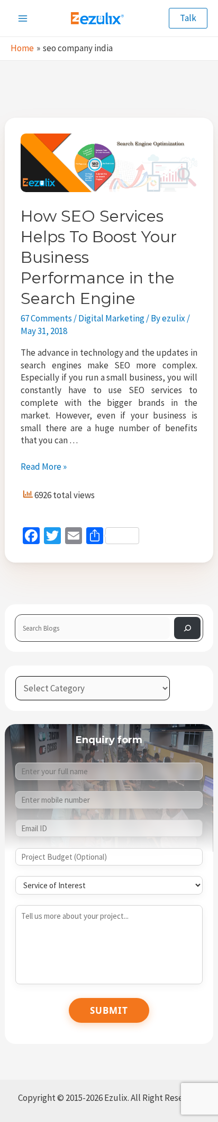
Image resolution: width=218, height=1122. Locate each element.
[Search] (187, 628)
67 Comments (46, 318)
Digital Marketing (111, 318)
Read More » (44, 466)
